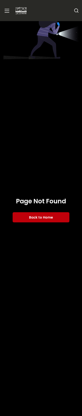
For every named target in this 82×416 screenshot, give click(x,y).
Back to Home (41, 217)
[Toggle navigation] (7, 11)
